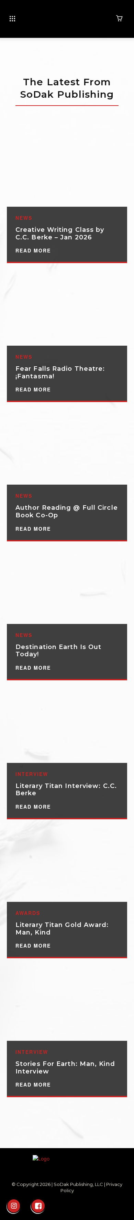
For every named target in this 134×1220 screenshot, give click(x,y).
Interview (31, 773)
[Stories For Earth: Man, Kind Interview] (67, 1005)
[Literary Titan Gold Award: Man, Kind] (67, 866)
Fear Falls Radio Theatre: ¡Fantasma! (60, 372)
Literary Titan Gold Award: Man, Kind (62, 928)
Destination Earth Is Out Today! (58, 650)
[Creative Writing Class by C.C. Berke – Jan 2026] (67, 170)
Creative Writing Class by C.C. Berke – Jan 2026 (59, 233)
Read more (33, 250)
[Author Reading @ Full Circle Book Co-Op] (67, 448)
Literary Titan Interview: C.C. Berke (66, 789)
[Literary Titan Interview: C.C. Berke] (67, 727)
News (23, 217)
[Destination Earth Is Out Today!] (67, 588)
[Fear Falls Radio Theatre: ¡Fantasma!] (67, 309)
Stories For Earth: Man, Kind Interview (65, 1067)
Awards (27, 912)
